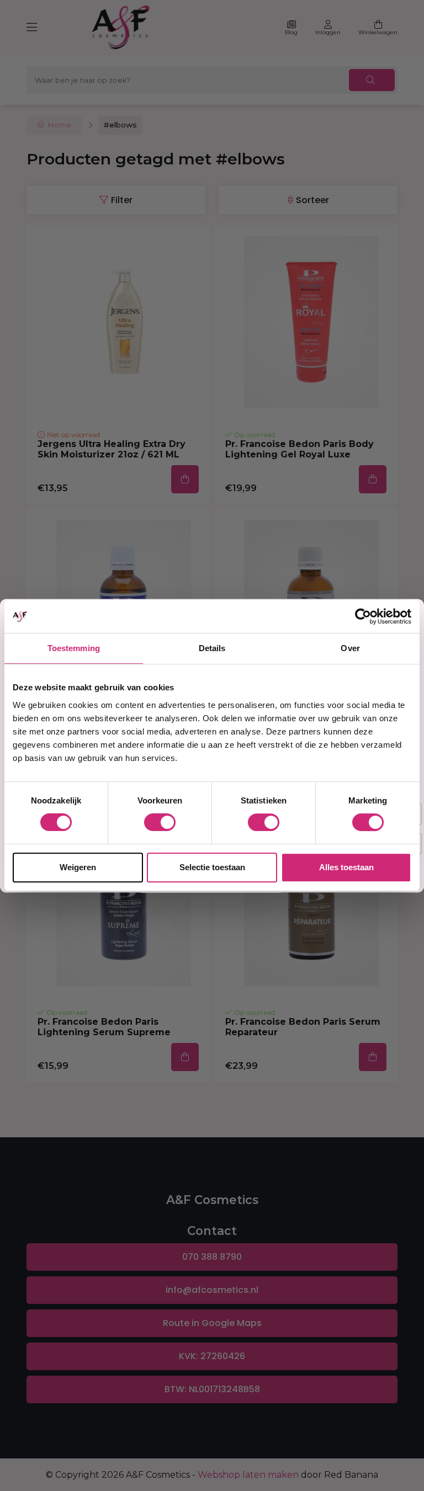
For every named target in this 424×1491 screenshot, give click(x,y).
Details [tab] (212, 648)
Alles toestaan (346, 867)
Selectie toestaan (212, 867)
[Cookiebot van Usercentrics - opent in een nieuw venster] (363, 616)
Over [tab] (350, 648)
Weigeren (78, 867)
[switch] (160, 822)
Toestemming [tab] (73, 648)
